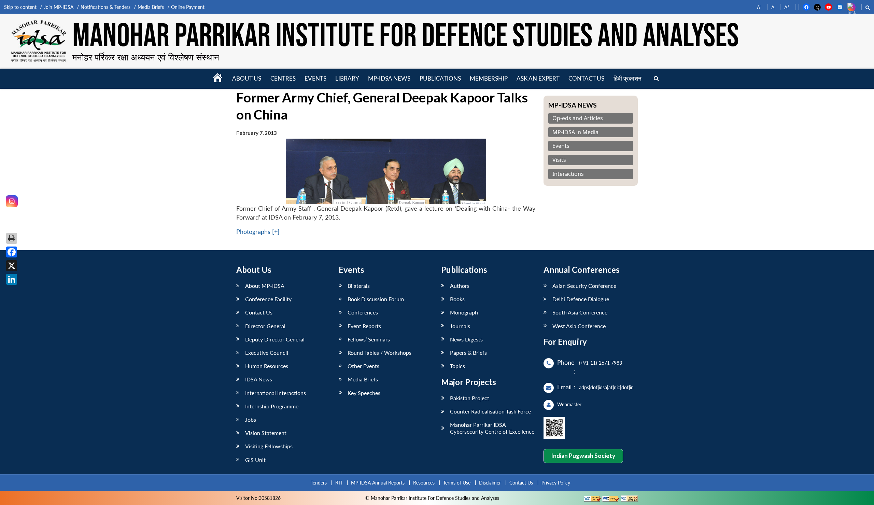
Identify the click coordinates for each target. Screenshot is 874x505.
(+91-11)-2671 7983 (600, 363)
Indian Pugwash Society (583, 455)
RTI (338, 483)
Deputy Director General (275, 339)
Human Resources (266, 366)
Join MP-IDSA (58, 7)
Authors (459, 285)
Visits (559, 160)
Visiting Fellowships (269, 446)
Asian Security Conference (584, 285)
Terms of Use (456, 483)
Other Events (363, 366)
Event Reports (364, 326)
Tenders (319, 483)
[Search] (656, 79)
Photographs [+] (258, 231)
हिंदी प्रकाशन (628, 78)
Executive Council (266, 352)
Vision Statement (265, 433)
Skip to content (20, 7)
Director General (265, 326)
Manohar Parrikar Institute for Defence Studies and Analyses (405, 36)
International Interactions (275, 393)
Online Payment (188, 7)
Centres (283, 78)
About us (246, 78)
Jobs (250, 419)
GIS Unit (255, 460)
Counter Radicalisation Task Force (490, 411)
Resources (424, 483)
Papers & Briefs (468, 352)
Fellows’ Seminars (369, 339)
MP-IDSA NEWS (389, 78)
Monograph (464, 312)
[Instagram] (12, 201)
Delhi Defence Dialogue (580, 299)
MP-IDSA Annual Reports (378, 483)
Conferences (363, 312)
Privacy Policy (555, 483)
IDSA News (258, 379)
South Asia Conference (579, 312)
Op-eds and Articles (577, 118)
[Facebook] (11, 252)
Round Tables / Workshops (379, 352)
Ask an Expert (538, 78)
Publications (440, 78)
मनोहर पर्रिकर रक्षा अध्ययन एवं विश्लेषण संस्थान (145, 57)
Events (315, 78)
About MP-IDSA (264, 285)
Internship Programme (271, 406)
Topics (457, 366)
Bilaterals (359, 285)
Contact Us (258, 312)
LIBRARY (347, 78)
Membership (489, 78)
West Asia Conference (579, 326)
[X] (11, 265)
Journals (460, 326)
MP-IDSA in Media (575, 132)
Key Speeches (364, 393)
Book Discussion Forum (376, 299)
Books (457, 299)
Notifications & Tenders (105, 7)
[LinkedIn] (11, 279)
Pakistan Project (469, 398)
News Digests (466, 339)
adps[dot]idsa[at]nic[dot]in (606, 387)
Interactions (568, 174)
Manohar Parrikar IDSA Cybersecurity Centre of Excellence (492, 427)
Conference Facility (268, 299)
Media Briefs (151, 7)
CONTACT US (586, 78)
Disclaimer (490, 483)
